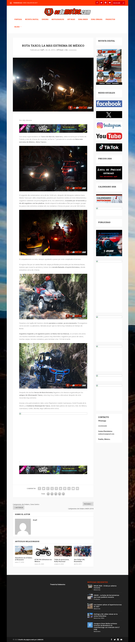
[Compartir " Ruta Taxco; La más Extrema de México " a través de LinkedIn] (60, 488)
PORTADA (18, 19)
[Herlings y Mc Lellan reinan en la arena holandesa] (90, 615)
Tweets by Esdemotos (57, 584)
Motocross (97, 590)
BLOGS (17, 27)
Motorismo (97, 631)
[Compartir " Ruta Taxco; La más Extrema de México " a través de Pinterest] (56, 488)
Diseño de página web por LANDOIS (30, 640)
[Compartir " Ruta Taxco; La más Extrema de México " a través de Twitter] (44, 488)
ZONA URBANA (96, 19)
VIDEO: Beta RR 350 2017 (30, 3)
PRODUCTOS (110, 19)
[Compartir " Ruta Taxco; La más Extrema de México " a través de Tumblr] (52, 488)
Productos (97, 599)
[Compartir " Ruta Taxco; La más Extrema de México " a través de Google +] (48, 488)
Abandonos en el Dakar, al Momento (23, 559)
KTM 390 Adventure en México (43, 560)
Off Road (60, 50)
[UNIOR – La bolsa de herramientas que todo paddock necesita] (90, 596)
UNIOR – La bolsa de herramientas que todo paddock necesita (106, 596)
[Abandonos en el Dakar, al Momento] (23, 550)
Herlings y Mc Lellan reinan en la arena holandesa (105, 615)
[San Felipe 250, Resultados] (82, 551)
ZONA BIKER (83, 19)
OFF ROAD (71, 19)
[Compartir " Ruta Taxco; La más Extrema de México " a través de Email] (73, 488)
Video (102, 618)
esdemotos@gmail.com (106, 434)
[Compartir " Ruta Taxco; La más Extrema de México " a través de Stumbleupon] (69, 488)
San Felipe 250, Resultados (79, 560)
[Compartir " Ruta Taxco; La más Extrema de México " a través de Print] (77, 488)
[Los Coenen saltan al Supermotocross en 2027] (90, 606)
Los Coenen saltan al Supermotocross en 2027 (108, 606)
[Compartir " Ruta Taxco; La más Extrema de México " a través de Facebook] (39, 488)
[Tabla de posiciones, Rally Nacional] (63, 551)
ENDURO (45, 19)
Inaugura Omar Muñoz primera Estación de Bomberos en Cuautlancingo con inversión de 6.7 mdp (106, 626)
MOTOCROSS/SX (58, 19)
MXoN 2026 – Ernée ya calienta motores (105, 587)
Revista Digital (32, 19)
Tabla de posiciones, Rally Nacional (61, 560)
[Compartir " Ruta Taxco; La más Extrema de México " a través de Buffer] (65, 488)
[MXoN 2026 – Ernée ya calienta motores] (90, 587)
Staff (42, 50)
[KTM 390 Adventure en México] (43, 551)
